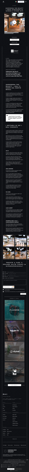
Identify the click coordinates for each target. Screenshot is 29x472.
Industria (8, 433)
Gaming (14, 408)
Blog (3, 408)
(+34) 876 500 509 (6, 396)
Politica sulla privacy (16, 445)
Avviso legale (4, 445)
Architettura (4, 429)
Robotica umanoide (15, 425)
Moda (7, 429)
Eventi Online (4, 418)
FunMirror (4, 414)
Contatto (4, 410)
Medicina (4, 433)
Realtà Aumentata (15, 416)
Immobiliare (4, 431)
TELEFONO (6, 273)
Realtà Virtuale (14, 414)
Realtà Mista (14, 418)
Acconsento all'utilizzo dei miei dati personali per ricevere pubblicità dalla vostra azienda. (14, 291)
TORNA (15, 5)
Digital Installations (15, 406)
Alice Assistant (5, 416)
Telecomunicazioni (9, 431)
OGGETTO (6, 276)
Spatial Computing (15, 421)
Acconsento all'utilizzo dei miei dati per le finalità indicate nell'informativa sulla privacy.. (14, 289)
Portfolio (4, 406)
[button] (14, 470)
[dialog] (14, 465)
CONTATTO (21, 1)
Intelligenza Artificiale (15, 423)
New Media (14, 410)
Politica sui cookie (10, 445)
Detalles (17, 463)
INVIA (23, 293)
